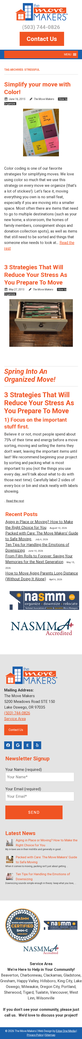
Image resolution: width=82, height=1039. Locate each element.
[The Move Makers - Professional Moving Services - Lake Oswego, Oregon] (41, 12)
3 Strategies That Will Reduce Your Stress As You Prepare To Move (35, 275)
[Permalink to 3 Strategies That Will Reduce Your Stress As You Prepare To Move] (41, 323)
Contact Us (42, 38)
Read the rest (15, 501)
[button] (67, 54)
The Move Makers (44, 99)
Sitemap (50, 1035)
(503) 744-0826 (17, 713)
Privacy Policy (35, 1035)
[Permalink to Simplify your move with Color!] (41, 132)
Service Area (15, 718)
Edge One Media (66, 1031)
